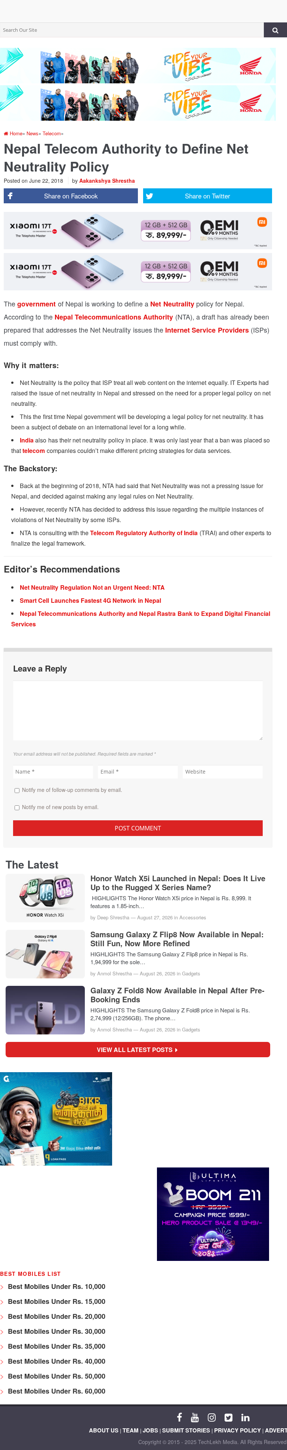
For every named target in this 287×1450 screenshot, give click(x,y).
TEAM (131, 1430)
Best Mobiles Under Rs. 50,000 (55, 1376)
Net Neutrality (172, 304)
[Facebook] (179, 1416)
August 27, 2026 (155, 917)
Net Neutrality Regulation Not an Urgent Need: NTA (92, 587)
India (27, 440)
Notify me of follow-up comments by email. (72, 789)
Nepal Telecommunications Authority (114, 317)
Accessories (192, 917)
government (36, 304)
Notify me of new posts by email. (60, 807)
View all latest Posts (137, 1049)
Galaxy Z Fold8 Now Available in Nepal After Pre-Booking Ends (177, 995)
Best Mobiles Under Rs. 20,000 (55, 1316)
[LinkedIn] (245, 1416)
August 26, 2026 (157, 973)
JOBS (150, 1430)
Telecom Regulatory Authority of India (144, 532)
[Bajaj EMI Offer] (56, 1163)
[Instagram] (212, 1416)
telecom (33, 450)
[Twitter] (228, 1416)
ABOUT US (103, 1430)
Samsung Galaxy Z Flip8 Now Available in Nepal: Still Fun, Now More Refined (177, 939)
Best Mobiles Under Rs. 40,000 (55, 1361)
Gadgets (191, 973)
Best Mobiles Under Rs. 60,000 (55, 1391)
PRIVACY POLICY (237, 1430)
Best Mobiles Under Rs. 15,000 (55, 1301)
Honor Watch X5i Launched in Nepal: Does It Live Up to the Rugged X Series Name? (177, 883)
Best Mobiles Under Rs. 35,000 (55, 1346)
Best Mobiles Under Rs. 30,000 (55, 1331)
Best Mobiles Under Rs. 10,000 (55, 1286)
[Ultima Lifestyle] (213, 1258)
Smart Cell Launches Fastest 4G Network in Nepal (90, 600)
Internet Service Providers (207, 330)
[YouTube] (195, 1416)
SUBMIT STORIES (186, 1430)
